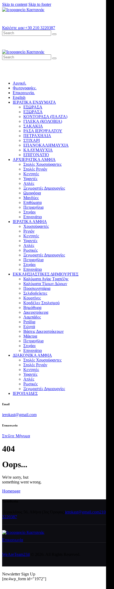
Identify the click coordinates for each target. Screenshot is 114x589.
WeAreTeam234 (16, 554)
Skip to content (14, 4)
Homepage (11, 491)
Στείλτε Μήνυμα (16, 436)
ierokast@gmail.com (19, 414)
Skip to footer (39, 4)
